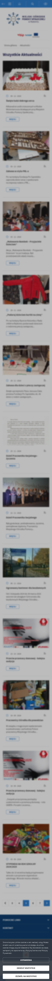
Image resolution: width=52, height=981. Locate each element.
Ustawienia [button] (26, 960)
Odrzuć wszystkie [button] (26, 968)
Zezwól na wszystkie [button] (26, 976)
